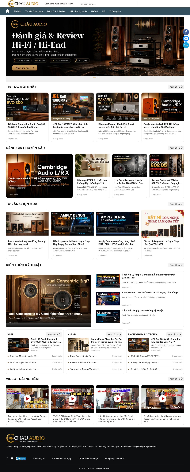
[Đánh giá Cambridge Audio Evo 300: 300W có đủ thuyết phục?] (18, 345)
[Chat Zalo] (186, 47)
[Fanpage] (186, 34)
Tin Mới (17, 11)
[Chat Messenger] (186, 41)
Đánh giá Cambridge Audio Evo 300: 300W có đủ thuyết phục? (45, 340)
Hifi (103, 11)
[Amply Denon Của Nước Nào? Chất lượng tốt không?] (108, 299)
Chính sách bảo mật (88, 458)
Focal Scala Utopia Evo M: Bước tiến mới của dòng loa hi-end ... (84, 356)
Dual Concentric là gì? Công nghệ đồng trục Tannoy (45, 313)
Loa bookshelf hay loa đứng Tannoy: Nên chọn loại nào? (27, 242)
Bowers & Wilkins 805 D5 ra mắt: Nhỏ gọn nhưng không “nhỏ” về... (83, 362)
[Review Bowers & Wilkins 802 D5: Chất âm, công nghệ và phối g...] (166, 165)
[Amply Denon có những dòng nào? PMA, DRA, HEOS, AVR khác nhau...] (117, 224)
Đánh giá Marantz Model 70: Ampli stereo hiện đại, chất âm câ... (116, 125)
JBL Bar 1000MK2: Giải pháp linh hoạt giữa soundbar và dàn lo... (70, 125)
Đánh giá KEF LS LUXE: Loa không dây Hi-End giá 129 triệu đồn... (92, 182)
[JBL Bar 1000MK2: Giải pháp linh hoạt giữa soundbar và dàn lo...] (72, 107)
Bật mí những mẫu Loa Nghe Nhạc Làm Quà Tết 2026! (161, 242)
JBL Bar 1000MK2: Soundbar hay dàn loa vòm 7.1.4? (165, 340)
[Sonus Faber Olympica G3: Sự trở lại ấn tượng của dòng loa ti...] (78, 345)
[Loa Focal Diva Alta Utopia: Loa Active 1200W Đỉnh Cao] (129, 165)
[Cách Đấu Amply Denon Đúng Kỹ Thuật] (108, 317)
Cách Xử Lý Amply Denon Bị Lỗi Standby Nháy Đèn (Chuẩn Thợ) (148, 276)
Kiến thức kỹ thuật (78, 11)
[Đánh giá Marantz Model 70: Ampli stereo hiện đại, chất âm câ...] (117, 107)
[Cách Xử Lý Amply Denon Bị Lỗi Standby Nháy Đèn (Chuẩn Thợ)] (108, 281)
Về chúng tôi (39, 458)
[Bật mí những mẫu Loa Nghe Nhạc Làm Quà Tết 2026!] (162, 224)
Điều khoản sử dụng (61, 458)
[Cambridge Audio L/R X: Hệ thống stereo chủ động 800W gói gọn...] (162, 107)
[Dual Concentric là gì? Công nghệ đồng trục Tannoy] (48, 299)
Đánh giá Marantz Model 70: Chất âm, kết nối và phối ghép (24, 356)
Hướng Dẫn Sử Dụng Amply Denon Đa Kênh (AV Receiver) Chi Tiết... (144, 362)
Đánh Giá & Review (56, 11)
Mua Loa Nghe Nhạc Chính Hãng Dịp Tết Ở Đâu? (23, 362)
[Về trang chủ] (23, 3)
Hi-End (94, 11)
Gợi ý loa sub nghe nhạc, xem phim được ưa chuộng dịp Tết (24, 369)
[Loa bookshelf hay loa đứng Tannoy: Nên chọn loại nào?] (27, 224)
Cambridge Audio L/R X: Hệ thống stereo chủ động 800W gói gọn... (161, 125)
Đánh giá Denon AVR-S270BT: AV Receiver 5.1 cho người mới (145, 356)
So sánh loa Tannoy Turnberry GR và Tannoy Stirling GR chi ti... (84, 369)
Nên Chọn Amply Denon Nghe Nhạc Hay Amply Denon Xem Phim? (71, 242)
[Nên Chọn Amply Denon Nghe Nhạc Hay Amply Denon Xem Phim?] (72, 224)
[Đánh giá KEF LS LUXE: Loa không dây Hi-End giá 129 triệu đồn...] (92, 165)
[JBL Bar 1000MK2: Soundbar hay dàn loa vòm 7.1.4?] (138, 345)
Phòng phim (115, 11)
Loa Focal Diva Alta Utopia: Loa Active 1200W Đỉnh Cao (128, 181)
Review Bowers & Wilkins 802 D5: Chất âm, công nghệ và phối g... (166, 182)
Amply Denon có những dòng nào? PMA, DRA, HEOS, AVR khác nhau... (117, 242)
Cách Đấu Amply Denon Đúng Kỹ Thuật (142, 310)
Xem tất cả (175, 87)
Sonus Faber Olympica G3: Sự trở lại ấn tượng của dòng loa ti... (106, 340)
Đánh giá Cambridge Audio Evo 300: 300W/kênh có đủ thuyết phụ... (27, 125)
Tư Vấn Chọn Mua (34, 11)
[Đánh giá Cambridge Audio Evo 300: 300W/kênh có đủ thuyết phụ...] (27, 107)
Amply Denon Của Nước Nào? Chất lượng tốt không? (150, 292)
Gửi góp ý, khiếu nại (114, 458)
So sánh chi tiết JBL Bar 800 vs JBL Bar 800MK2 (145, 369)
